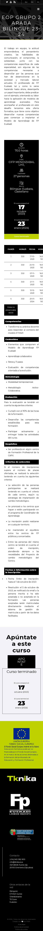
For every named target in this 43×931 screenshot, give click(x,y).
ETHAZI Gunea (16, 894)
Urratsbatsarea (16, 897)
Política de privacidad (21, 927)
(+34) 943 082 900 (17, 859)
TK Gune (13, 899)
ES (38, 2)
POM (28, 921)
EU (26, 2)
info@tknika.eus (16, 862)
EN (32, 2)
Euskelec (13, 902)
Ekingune (14, 891)
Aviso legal (21, 924)
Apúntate (21, 661)
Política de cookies (21, 929)
